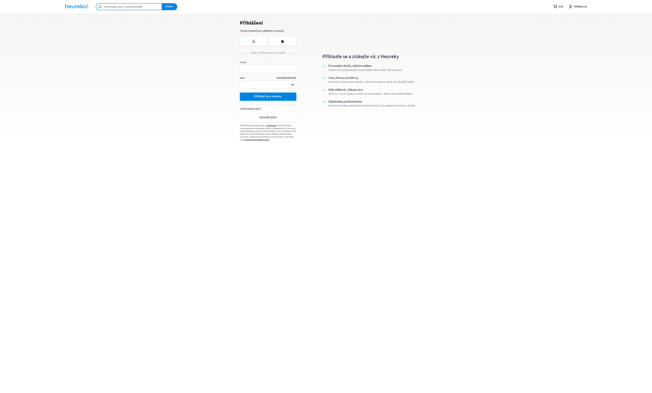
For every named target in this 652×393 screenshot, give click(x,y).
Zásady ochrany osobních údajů (256, 139)
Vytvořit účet (268, 117)
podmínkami (272, 125)
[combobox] (129, 6)
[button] (268, 68)
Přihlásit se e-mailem (268, 96)
